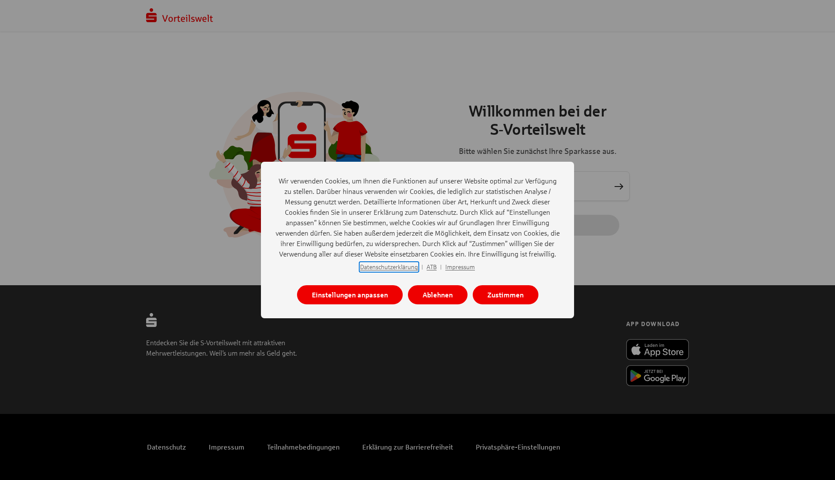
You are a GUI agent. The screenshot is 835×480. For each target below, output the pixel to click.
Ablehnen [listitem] (438, 294)
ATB (432, 266)
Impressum (460, 266)
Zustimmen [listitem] (506, 294)
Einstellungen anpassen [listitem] (350, 294)
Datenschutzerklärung (389, 266)
